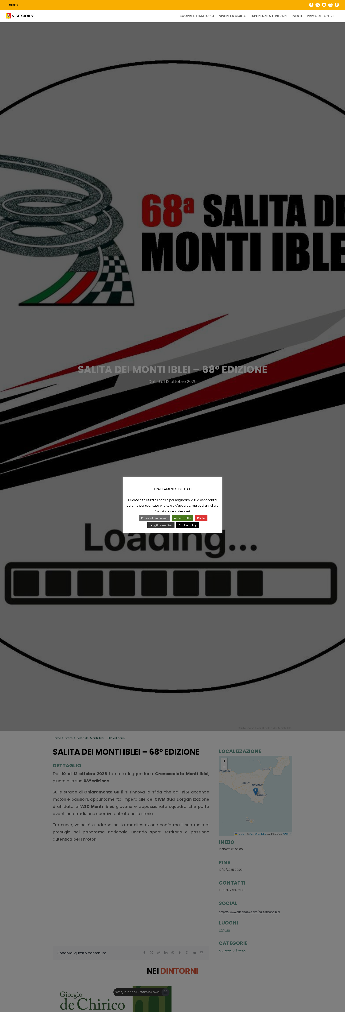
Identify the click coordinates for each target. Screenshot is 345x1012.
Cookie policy (187, 525)
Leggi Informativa (161, 525)
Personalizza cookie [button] (154, 518)
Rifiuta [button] (201, 518)
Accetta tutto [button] (182, 518)
